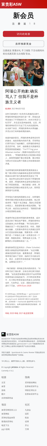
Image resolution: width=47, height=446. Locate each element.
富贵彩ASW (11, 4)
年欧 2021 (18, 313)
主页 (3, 382)
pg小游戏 (5, 429)
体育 (3, 386)
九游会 (28, 410)
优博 (27, 421)
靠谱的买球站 (7, 421)
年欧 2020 (9, 313)
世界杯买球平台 (31, 386)
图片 (3, 394)
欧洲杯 (8, 108)
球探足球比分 (31, 390)
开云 (27, 425)
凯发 (27, 417)
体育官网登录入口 (9, 410)
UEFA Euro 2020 (24, 285)
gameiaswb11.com (24, 344)
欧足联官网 (28, 313)
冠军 (27, 413)
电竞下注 (5, 425)
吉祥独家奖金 (23, 43)
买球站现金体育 (8, 417)
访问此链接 (23, 33)
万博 (27, 429)
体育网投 (5, 413)
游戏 (3, 390)
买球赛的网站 (31, 382)
